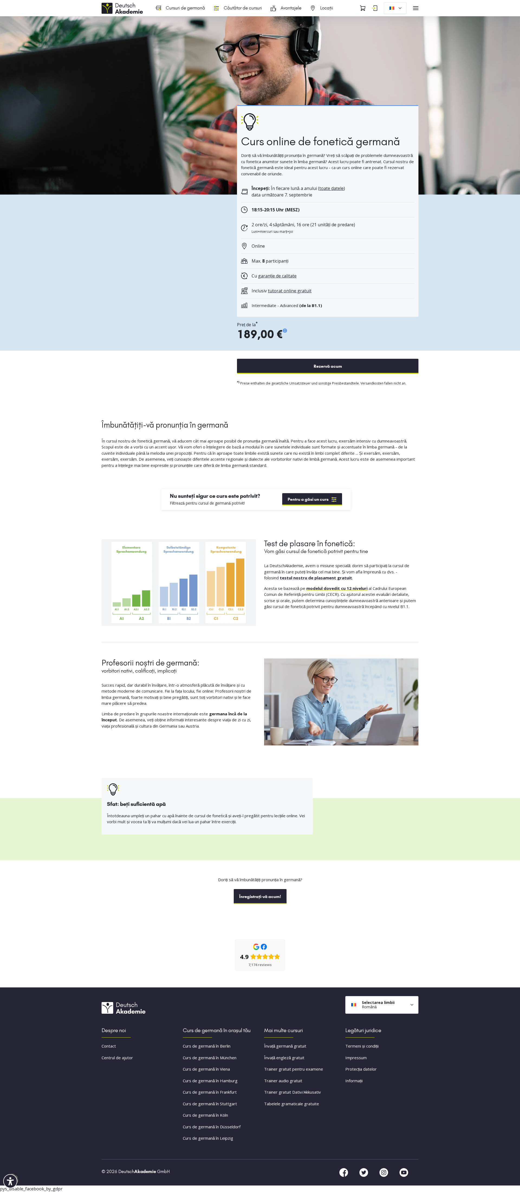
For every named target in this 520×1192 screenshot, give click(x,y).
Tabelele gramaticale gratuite (291, 1103)
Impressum (356, 1057)
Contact (109, 1046)
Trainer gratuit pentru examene (293, 1069)
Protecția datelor (361, 1069)
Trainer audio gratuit (283, 1080)
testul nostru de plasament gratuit (316, 577)
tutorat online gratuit (289, 291)
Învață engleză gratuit (284, 1057)
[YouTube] (403, 1172)
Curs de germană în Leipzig (208, 1138)
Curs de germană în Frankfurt (210, 1092)
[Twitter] (364, 1172)
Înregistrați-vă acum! (260, 896)
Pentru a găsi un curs (308, 499)
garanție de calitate (277, 276)
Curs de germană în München (209, 1057)
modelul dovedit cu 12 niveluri (337, 588)
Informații (354, 1080)
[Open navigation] (415, 8)
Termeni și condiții (362, 1046)
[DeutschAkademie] (123, 8)
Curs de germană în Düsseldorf (211, 1126)
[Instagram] (384, 1172)
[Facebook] (344, 1172)
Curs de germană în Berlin (206, 1046)
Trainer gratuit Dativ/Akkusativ (292, 1092)
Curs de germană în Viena (206, 1069)
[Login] (374, 8)
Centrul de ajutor (117, 1057)
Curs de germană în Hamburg (210, 1080)
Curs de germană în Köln (205, 1115)
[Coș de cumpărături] (362, 8)
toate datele (331, 188)
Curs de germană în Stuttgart (210, 1103)
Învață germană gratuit (285, 1046)
